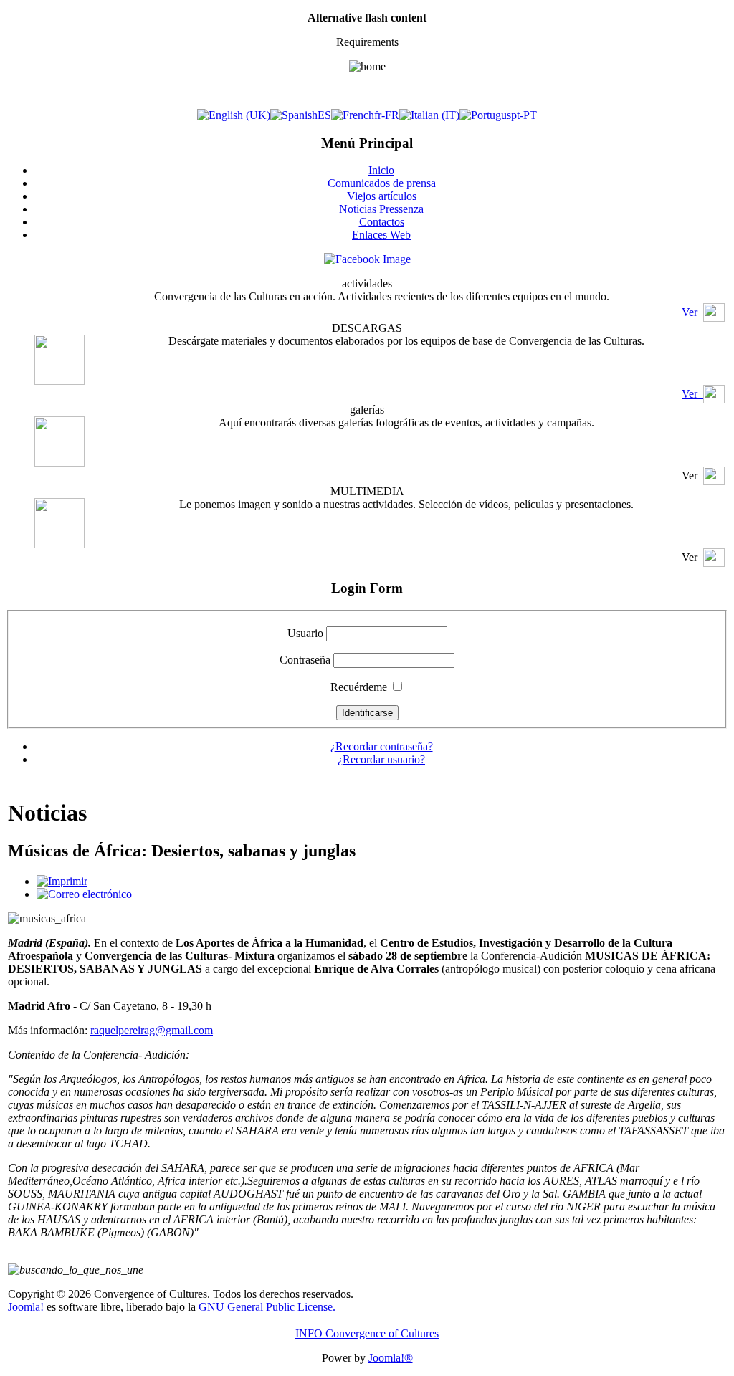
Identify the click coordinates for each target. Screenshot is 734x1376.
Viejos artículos (381, 196)
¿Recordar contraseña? (381, 746)
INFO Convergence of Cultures (367, 1333)
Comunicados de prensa (382, 183)
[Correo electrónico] (84, 894)
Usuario (305, 633)
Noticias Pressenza (381, 209)
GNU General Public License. (267, 1307)
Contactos (381, 222)
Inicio (381, 170)
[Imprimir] (62, 881)
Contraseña (305, 660)
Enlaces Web (381, 235)
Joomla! (26, 1307)
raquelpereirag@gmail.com (151, 1030)
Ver (692, 312)
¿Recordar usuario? (381, 759)
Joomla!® (390, 1358)
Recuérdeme (358, 687)
